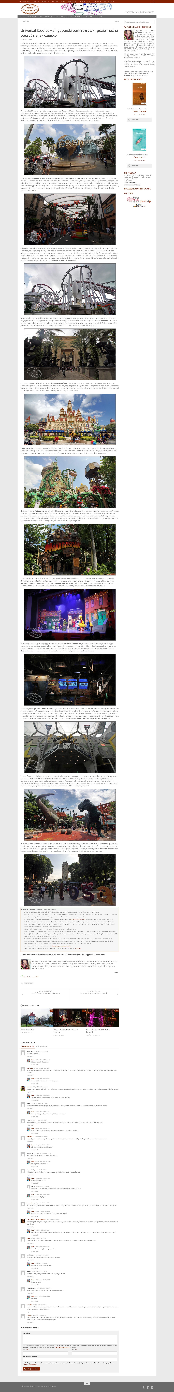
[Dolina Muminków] (37, 1018)
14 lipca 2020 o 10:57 (40, 1304)
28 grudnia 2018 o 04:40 (40, 1103)
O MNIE (22, 16)
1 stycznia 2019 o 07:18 (43, 1145)
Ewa (32, 1059)
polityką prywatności (30, 1365)
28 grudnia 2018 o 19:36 (43, 1161)
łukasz (29, 1087)
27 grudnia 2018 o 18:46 (40, 1087)
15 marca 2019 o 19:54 (42, 1255)
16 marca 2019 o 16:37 (42, 1263)
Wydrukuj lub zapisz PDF (30, 977)
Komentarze (28, 1046)
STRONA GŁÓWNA (24, 1)
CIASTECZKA (98, 16)
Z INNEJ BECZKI (97, 1)
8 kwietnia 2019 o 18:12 (40, 1271)
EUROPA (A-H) (72, 1)
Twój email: (128, 181)
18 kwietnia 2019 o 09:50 (43, 1296)
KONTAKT (89, 16)
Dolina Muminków (27, 1029)
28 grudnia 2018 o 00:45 (43, 1095)
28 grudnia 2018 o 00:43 (43, 1078)
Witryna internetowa (30, 1356)
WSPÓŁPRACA (79, 16)
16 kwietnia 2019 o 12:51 (44, 1288)
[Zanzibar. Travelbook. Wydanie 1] (139, 151)
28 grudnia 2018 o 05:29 (40, 1120)
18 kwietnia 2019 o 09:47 (43, 1280)
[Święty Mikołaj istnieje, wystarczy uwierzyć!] (69, 1018)
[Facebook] (148, 1387)
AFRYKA (35, 1)
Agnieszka (30, 1068)
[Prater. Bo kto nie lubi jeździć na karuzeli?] (102, 1018)
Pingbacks (42, 1046)
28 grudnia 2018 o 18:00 (44, 1153)
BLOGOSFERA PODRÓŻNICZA (63, 16)
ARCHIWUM (48, 16)
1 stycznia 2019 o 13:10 (39, 1238)
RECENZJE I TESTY (109, 1)
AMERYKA (44, 1)
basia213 (29, 1304)
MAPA (40, 16)
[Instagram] (152, 1387)
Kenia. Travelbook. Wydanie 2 (136, 109)
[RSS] (144, 1387)
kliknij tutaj (78, 948)
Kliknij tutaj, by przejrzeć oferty (61, 946)
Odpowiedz (30, 1056)
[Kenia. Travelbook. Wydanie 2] (139, 105)
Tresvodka (30, 1203)
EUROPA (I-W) (84, 1)
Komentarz (26, 1333)
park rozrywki (29, 983)
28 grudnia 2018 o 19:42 (44, 1186)
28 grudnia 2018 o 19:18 (39, 1170)
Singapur (25, 21)
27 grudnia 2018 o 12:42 (42, 1068)
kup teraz (135, 120)
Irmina (29, 1315)
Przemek (29, 1136)
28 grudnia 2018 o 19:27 (43, 1128)
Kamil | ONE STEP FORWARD (36, 1219)
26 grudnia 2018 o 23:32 (41, 1051)
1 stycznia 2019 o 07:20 (43, 1211)
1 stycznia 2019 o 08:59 (43, 1230)
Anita (28, 1238)
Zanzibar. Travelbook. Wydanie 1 (137, 155)
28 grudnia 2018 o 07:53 (41, 1136)
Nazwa (25, 1350)
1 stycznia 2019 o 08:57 (53, 1219)
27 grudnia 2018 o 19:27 (43, 1059)
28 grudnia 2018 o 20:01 (43, 1194)
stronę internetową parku (77, 919)
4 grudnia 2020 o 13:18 (39, 1315)
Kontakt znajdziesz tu (62, 1347)
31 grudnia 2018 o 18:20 (43, 1203)
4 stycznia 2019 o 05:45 (43, 1246)
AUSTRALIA (55, 1)
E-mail (74, 1350)
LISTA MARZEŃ (32, 16)
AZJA (62, 1)
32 (118, 21)
